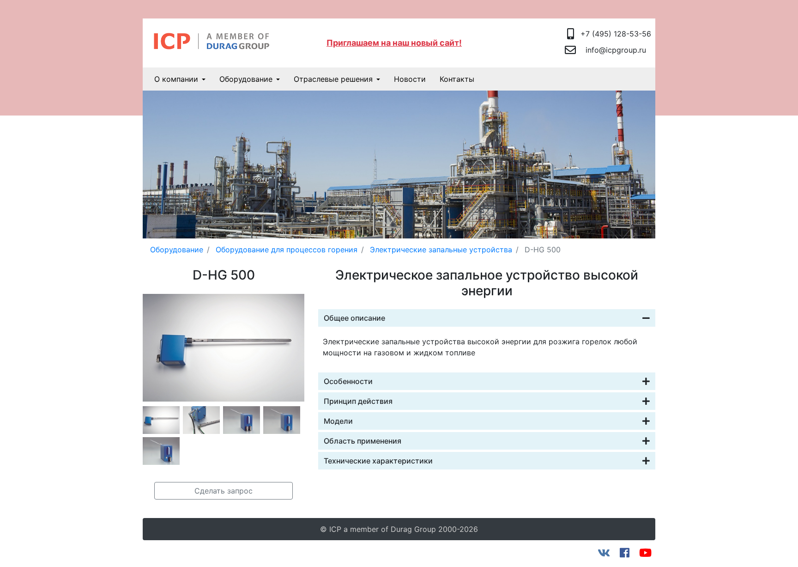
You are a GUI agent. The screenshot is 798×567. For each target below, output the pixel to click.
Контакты (457, 79)
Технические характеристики (378, 460)
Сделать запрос (223, 490)
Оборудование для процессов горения (286, 249)
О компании (176, 79)
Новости (410, 79)
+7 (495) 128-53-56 (615, 33)
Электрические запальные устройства (441, 249)
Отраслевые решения (333, 79)
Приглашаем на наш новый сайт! (394, 43)
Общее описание (354, 318)
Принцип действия (358, 401)
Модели (338, 421)
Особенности (348, 381)
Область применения (362, 440)
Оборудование (245, 79)
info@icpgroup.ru (616, 50)
